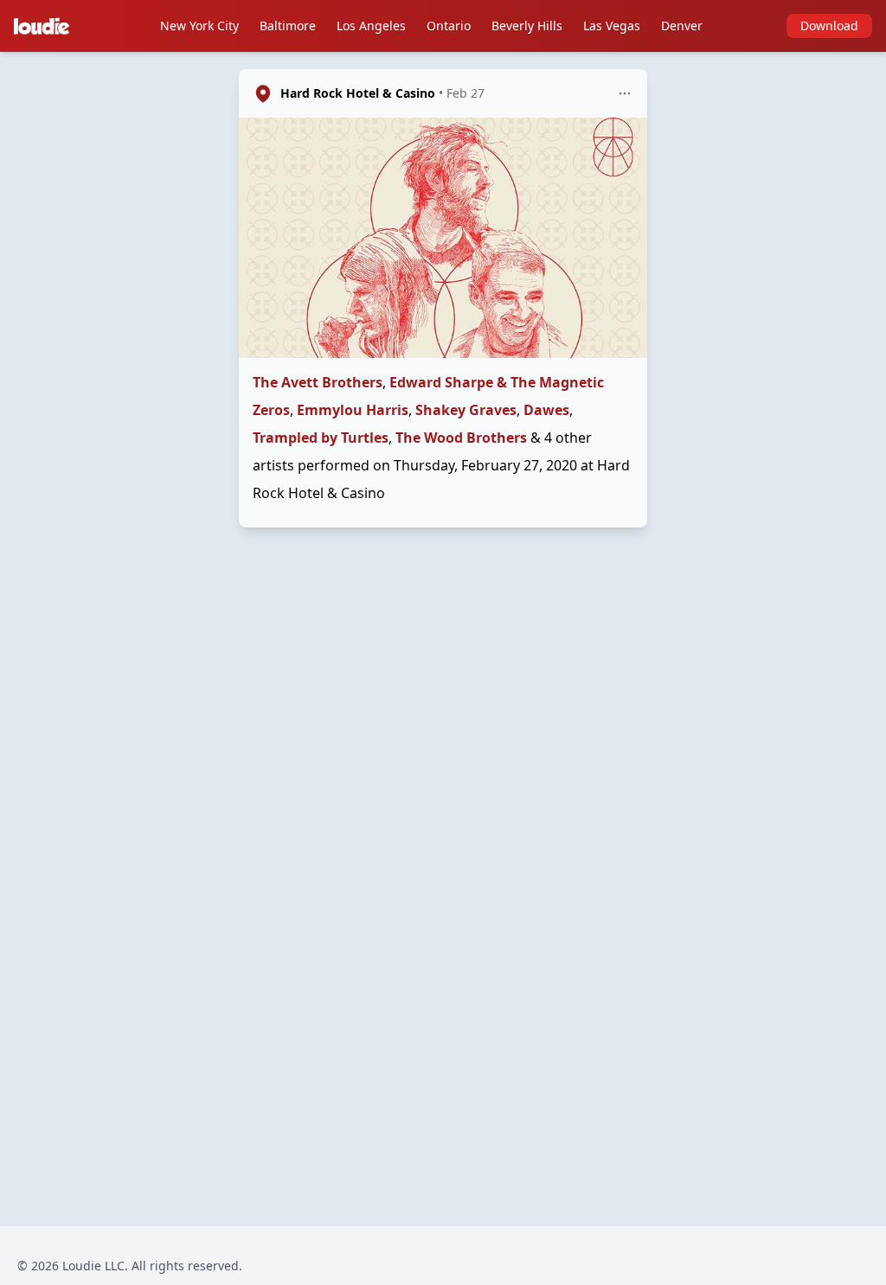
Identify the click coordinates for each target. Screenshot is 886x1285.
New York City (199, 25)
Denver (682, 25)
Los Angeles (371, 25)
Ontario (449, 25)
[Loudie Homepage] (45, 26)
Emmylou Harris (352, 409)
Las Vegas (611, 25)
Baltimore (288, 25)
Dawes (546, 409)
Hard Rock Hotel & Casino (357, 93)
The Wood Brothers (461, 437)
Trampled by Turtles (320, 437)
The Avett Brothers (317, 382)
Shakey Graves (466, 409)
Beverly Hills (526, 25)
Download (829, 25)
